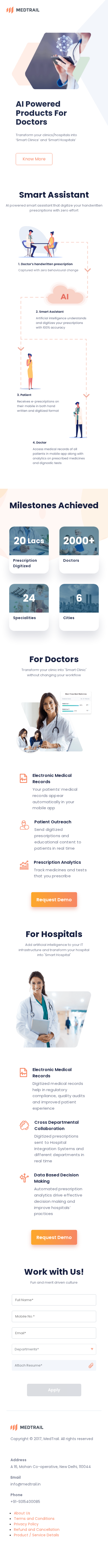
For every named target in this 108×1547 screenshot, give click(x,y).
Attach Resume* (28, 1365)
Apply (54, 1390)
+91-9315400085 (25, 1501)
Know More (34, 159)
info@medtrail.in (25, 1484)
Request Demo (54, 899)
